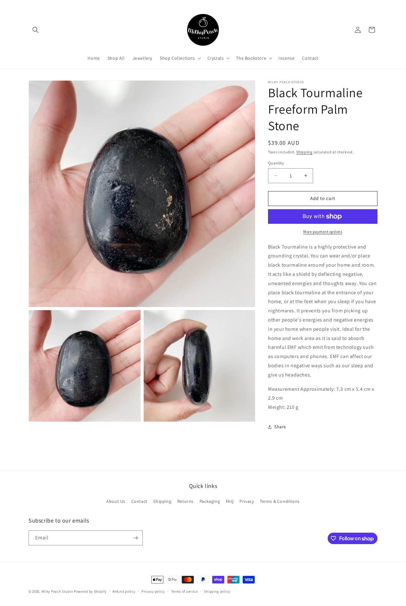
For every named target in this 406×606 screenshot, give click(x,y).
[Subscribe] (135, 537)
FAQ (230, 501)
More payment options (322, 231)
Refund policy (124, 591)
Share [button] (280, 427)
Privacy (246, 501)
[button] (36, 30)
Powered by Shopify (90, 591)
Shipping (304, 152)
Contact (139, 501)
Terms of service (184, 591)
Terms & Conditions (280, 501)
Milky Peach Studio (57, 591)
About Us (115, 501)
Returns (185, 501)
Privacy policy (153, 591)
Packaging (210, 501)
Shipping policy (217, 591)
